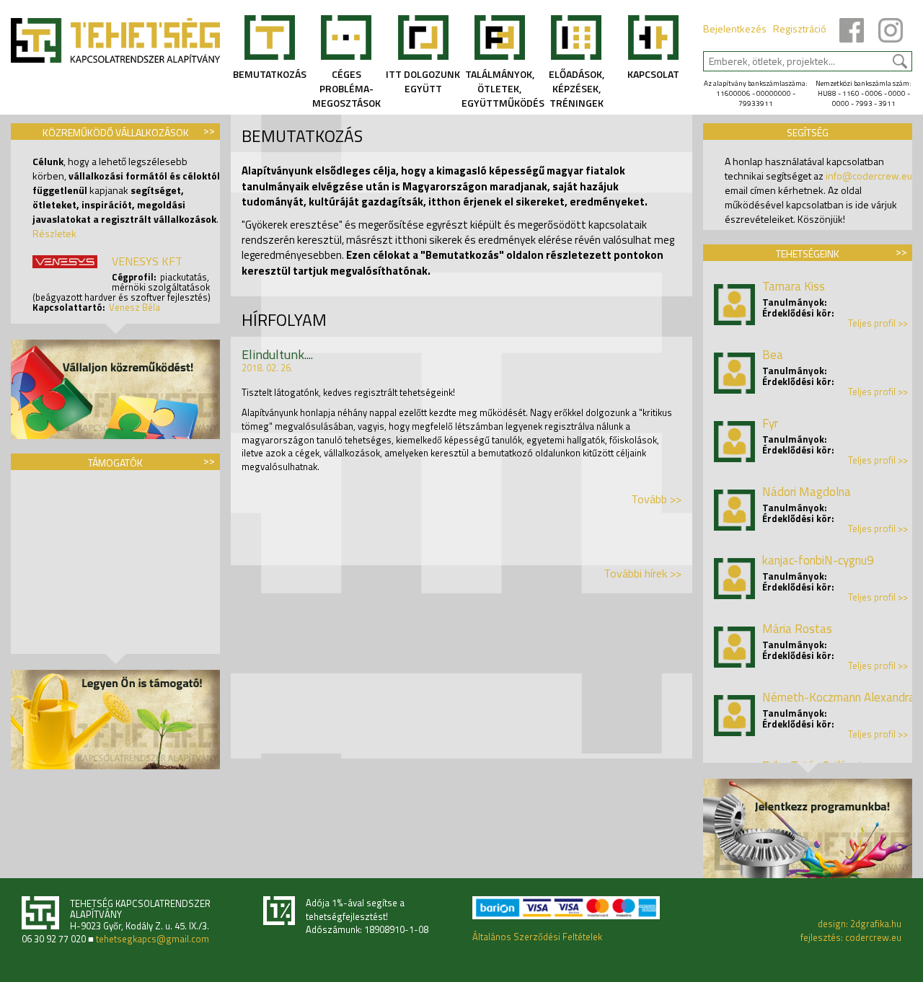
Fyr (770, 423)
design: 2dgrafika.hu (859, 923)
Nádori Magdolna (806, 492)
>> (209, 130)
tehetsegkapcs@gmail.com (152, 939)
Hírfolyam (284, 319)
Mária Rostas (797, 629)
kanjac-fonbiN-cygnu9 (818, 560)
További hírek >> (642, 573)
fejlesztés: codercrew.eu (850, 937)
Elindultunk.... (277, 354)
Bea (772, 355)
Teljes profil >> (878, 323)
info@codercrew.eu (869, 175)
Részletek (54, 233)
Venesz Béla (134, 307)
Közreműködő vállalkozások (116, 132)
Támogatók (115, 462)
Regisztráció (799, 28)
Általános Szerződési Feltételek (537, 936)
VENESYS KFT (147, 261)
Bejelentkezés (735, 28)
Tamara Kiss (793, 286)
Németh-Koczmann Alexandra (838, 697)
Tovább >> (656, 499)
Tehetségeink (807, 253)
